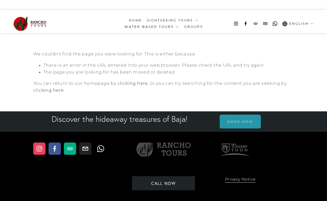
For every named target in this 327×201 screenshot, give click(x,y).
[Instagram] (235, 23)
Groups (193, 27)
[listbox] (298, 23)
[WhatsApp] (275, 23)
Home (135, 20)
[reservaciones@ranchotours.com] (265, 23)
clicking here (133, 83)
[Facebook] (245, 23)
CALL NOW (163, 183)
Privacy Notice (240, 179)
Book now (240, 122)
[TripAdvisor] (255, 23)
